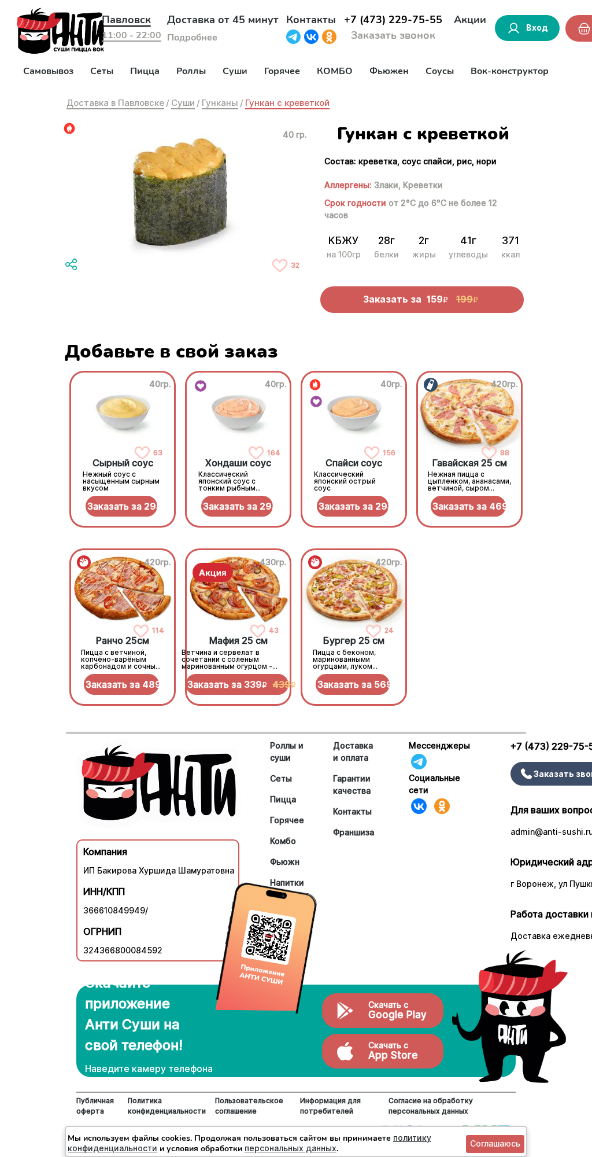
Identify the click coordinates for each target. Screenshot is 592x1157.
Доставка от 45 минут (223, 20)
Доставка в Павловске (115, 102)
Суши (235, 71)
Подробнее (192, 37)
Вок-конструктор (510, 71)
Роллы (191, 71)
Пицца (145, 71)
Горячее (282, 71)
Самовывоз (48, 71)
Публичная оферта (95, 1105)
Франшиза (353, 832)
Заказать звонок (393, 35)
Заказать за (122, 506)
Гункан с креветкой (287, 102)
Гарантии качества (352, 784)
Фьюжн (284, 862)
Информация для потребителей (330, 1105)
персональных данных (290, 1148)
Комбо (283, 841)
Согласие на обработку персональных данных (430, 1105)
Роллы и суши (287, 751)
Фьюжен (389, 71)
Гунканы (220, 102)
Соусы (440, 71)
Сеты (101, 71)
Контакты (311, 20)
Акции (470, 20)
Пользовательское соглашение (249, 1105)
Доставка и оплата (353, 751)
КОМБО (335, 71)
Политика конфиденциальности (167, 1105)
